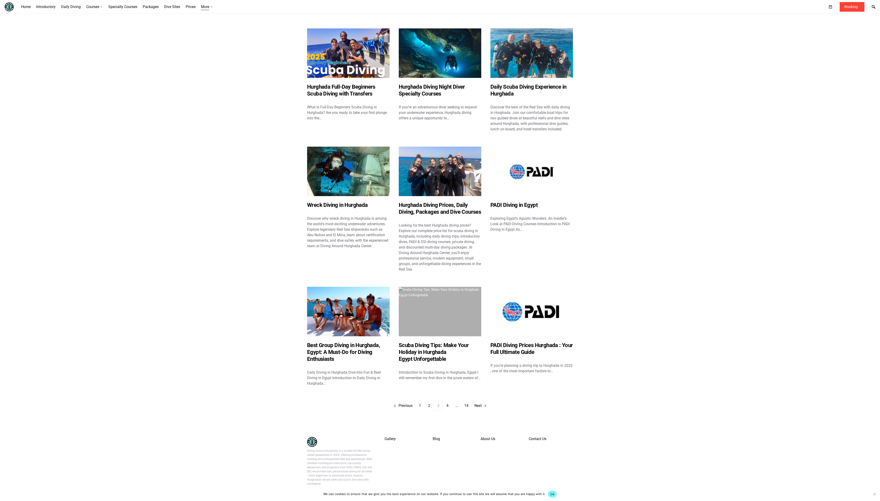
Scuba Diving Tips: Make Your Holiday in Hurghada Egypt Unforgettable (434, 352)
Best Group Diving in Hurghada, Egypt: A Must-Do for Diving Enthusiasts (343, 352)
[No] (874, 494)
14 (466, 405)
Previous (405, 405)
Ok (552, 494)
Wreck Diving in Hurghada (337, 205)
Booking (851, 7)
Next (478, 405)
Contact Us (537, 439)
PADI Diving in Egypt (514, 205)
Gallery (390, 439)
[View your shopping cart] (830, 7)
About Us (488, 439)
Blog (436, 439)
